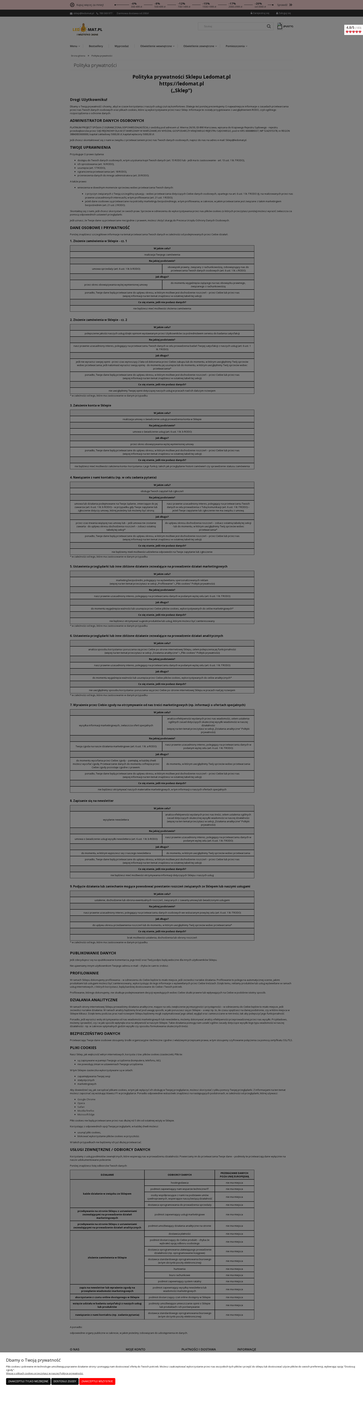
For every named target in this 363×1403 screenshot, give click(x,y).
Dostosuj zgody (65, 1381)
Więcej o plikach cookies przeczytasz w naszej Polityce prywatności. (44, 1373)
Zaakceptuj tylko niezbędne (28, 1381)
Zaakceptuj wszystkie (97, 1381)
